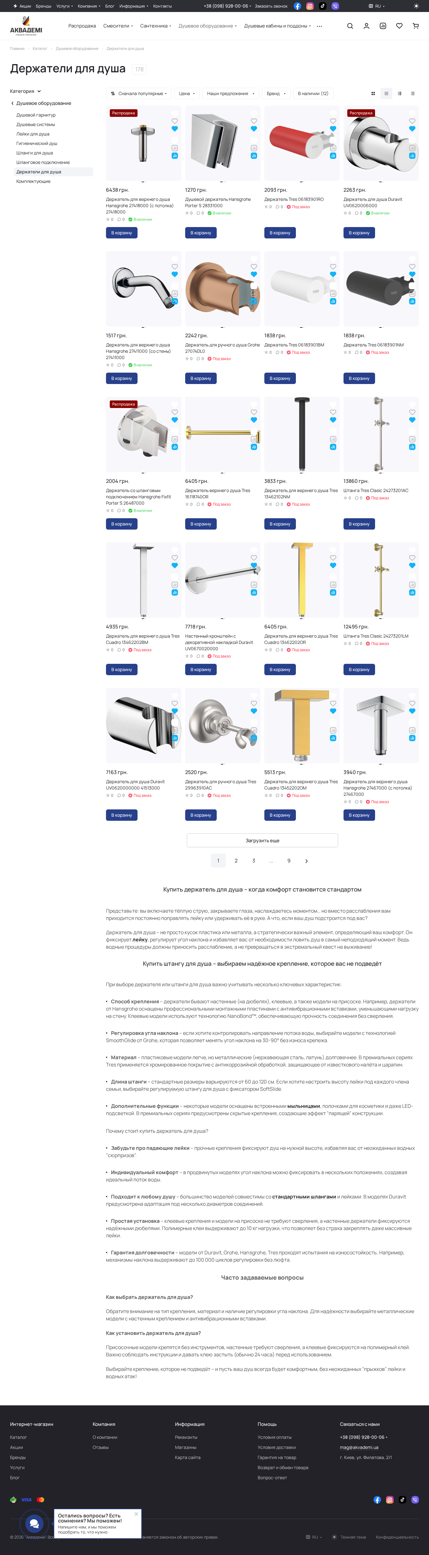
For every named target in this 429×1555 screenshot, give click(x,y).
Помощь (267, 1424)
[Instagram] (310, 6)
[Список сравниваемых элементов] (383, 26)
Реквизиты (186, 1437)
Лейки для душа (33, 134)
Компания (104, 1424)
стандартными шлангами (304, 1196)
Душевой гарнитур (36, 115)
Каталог (18, 1437)
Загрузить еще (262, 840)
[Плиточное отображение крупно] (373, 93)
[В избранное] (174, 120)
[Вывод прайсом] (413, 93)
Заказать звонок (271, 6)
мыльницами (303, 1105)
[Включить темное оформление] (416, 6)
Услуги (17, 1467)
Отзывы (101, 1447)
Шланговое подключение (43, 162)
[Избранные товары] (399, 26)
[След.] (306, 861)
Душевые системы (35, 124)
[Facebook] (297, 6)
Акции (16, 1447)
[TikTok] (322, 6)
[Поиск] (350, 26)
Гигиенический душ (36, 143)
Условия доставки (277, 1447)
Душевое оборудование (43, 103)
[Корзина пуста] (416, 26)
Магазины (185, 1447)
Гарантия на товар (277, 1457)
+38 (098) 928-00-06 (226, 6)
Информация (189, 1424)
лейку (140, 939)
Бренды (18, 1457)
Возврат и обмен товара (283, 1467)
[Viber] (335, 6)
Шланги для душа (34, 153)
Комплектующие (33, 181)
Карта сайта (188, 1457)
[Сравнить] (174, 147)
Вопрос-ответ (272, 1477)
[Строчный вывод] (400, 93)
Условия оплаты (274, 1437)
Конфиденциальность (397, 1537)
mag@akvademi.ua (359, 1447)
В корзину (121, 233)
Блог (15, 1477)
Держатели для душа (38, 172)
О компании (105, 1437)
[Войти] (366, 26)
